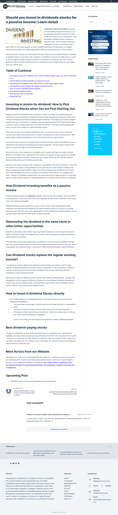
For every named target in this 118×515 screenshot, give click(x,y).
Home (31, 6)
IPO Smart (56, 6)
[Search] (111, 1)
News (87, 6)
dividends (31, 196)
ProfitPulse (67, 6)
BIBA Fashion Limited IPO (57, 362)
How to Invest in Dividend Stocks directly (25, 88)
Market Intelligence (33, 1)
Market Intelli (78, 6)
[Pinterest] (16, 463)
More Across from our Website (21, 94)
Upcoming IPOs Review (34, 365)
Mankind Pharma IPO (17, 365)
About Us (94, 6)
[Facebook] (10, 463)
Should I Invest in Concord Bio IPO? (99, 453)
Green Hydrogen (62, 1)
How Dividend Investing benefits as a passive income (29, 81)
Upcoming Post (15, 96)
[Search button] (110, 21)
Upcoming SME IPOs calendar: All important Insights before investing (71, 453)
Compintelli (68, 481)
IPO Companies (49, 365)
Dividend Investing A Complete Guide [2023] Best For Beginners (48, 414)
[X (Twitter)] (13, 463)
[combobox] (98, 21)
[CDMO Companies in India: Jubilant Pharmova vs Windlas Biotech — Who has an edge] (91, 77)
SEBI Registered (44, 1)
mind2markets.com (100, 493)
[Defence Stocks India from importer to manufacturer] (91, 91)
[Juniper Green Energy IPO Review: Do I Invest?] (91, 114)
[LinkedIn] (18, 463)
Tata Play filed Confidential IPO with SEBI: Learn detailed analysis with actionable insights (44, 453)
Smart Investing (73, 1)
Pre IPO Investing (21, 1)
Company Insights (10, 1)
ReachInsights (69, 494)
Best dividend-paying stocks (20, 91)
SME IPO (67, 486)
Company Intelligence (43, 6)
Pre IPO (67, 488)
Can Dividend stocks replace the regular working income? (31, 86)
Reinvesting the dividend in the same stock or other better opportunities (37, 83)
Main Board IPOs (70, 483)
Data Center (53, 1)
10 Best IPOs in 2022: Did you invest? (17, 453)
